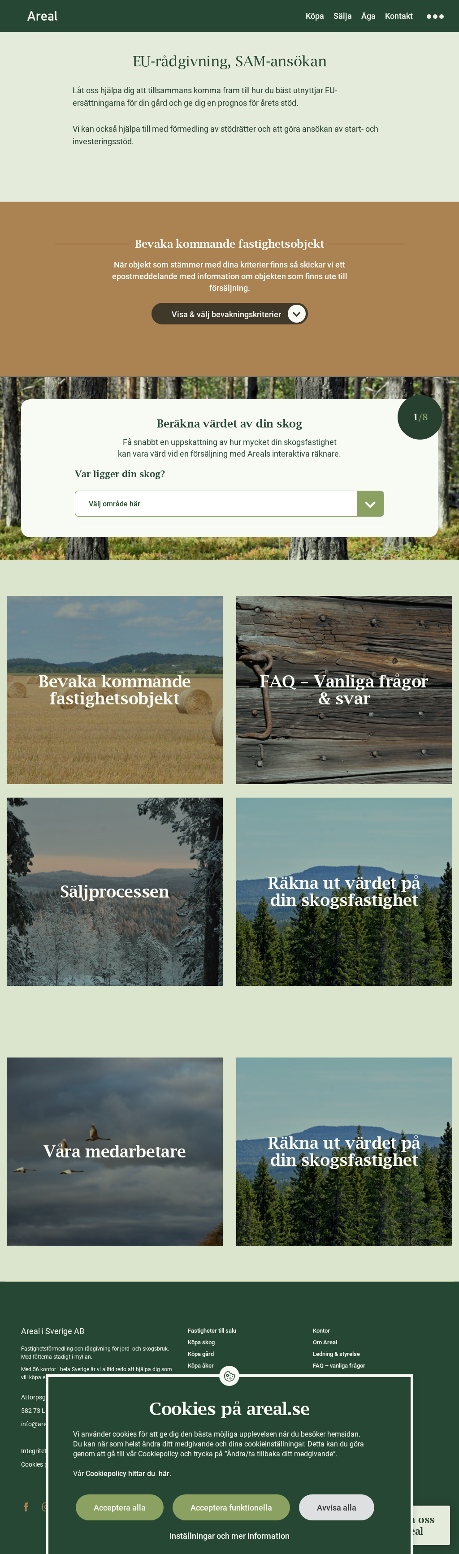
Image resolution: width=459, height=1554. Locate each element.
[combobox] (229, 504)
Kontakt (399, 16)
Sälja (342, 16)
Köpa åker (201, 1365)
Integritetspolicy (43, 1451)
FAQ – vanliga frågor (339, 1365)
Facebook (26, 1506)
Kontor (321, 1330)
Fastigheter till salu (212, 1330)
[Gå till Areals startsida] (42, 15)
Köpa (315, 16)
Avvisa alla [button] (336, 1507)
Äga (368, 16)
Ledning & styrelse (336, 1354)
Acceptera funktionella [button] (231, 1507)
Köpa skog (201, 1342)
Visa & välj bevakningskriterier (226, 314)
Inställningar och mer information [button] (229, 1536)
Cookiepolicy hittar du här (127, 1473)
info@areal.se (40, 1424)
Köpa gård (201, 1354)
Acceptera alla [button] (120, 1507)
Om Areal (325, 1342)
